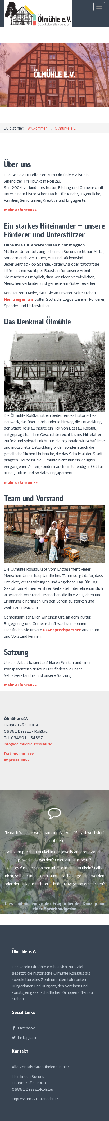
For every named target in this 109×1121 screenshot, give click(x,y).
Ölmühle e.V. (65, 128)
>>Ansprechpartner (62, 629)
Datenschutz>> (19, 753)
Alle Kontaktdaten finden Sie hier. (41, 1066)
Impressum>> (16, 759)
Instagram (26, 1037)
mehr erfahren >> (21, 482)
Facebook (26, 1027)
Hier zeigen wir (19, 299)
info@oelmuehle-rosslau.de (28, 743)
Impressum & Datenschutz (35, 1098)
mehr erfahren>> (20, 209)
